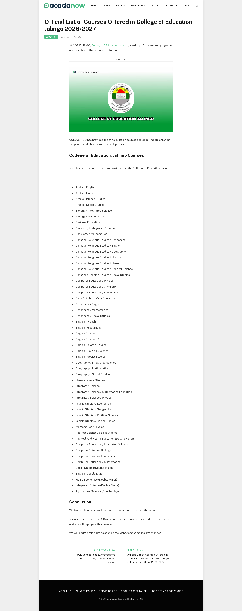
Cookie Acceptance (134, 591)
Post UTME (170, 5)
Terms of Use (108, 591)
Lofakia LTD (137, 599)
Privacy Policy (85, 591)
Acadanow (112, 599)
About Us (65, 591)
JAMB (155, 5)
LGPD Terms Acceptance (167, 591)
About (186, 5)
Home (94, 5)
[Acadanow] (64, 5)
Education (51, 37)
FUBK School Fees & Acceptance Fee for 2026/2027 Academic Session (95, 558)
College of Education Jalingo (109, 45)
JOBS (107, 5)
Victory (67, 37)
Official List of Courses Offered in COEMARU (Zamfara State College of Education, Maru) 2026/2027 (148, 558)
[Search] (196, 5)
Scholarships (138, 5)
